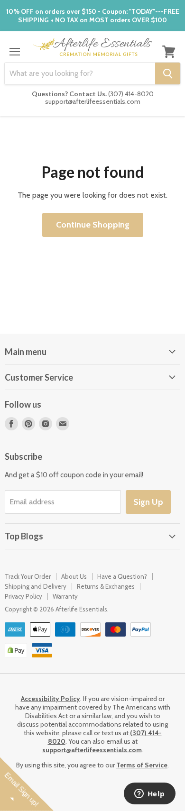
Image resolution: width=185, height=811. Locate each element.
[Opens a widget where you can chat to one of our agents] (149, 794)
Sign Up (148, 502)
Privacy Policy (23, 596)
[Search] (167, 73)
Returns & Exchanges (106, 586)
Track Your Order (28, 576)
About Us (74, 576)
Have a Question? (122, 576)
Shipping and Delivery (35, 586)
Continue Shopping (93, 224)
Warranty (65, 596)
